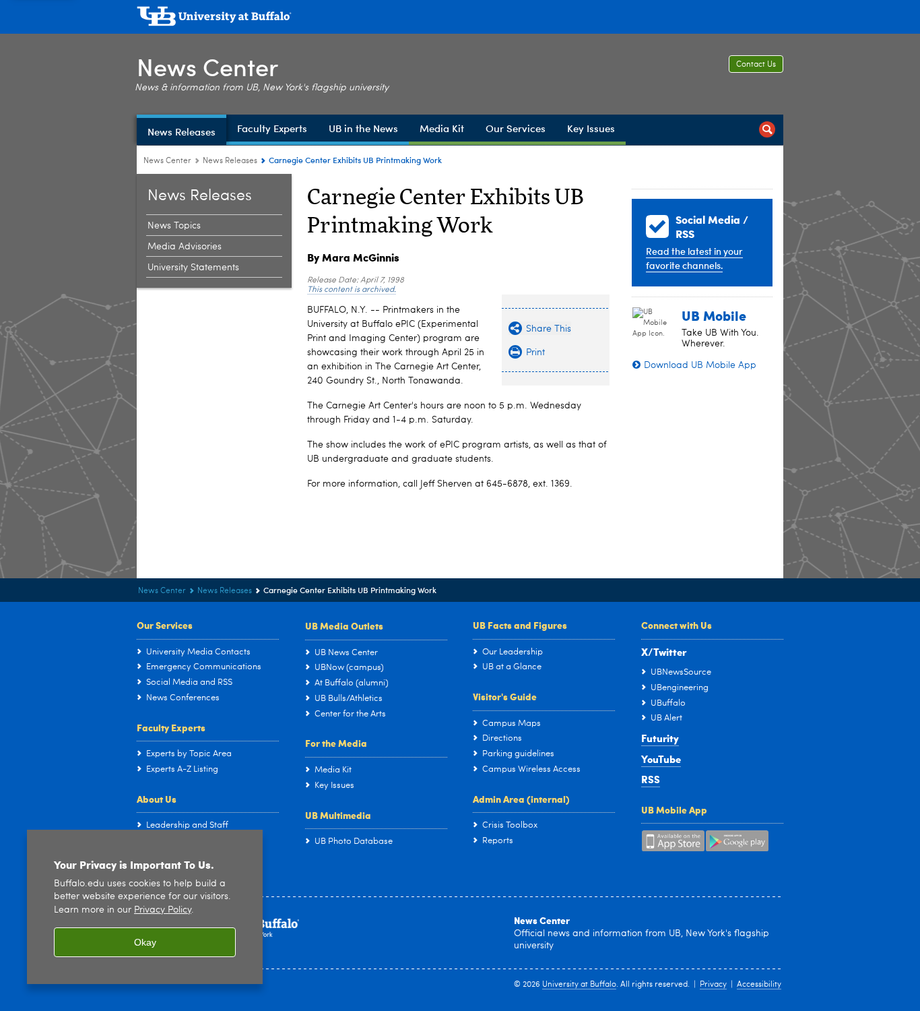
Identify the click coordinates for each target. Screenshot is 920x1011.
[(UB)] (460, 19)
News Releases (230, 161)
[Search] (767, 130)
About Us (156, 798)
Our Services (165, 625)
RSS (650, 779)
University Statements (193, 267)
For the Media (336, 742)
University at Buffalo (579, 985)
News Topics (174, 226)
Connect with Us (676, 625)
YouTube (661, 759)
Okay (145, 942)
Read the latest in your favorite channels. (694, 258)
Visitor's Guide (505, 696)
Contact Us (756, 65)
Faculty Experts (171, 727)
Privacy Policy (162, 910)
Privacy (713, 985)
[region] (145, 907)
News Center (207, 66)
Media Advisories (184, 246)
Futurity (660, 738)
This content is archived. (351, 290)
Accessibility (759, 985)
